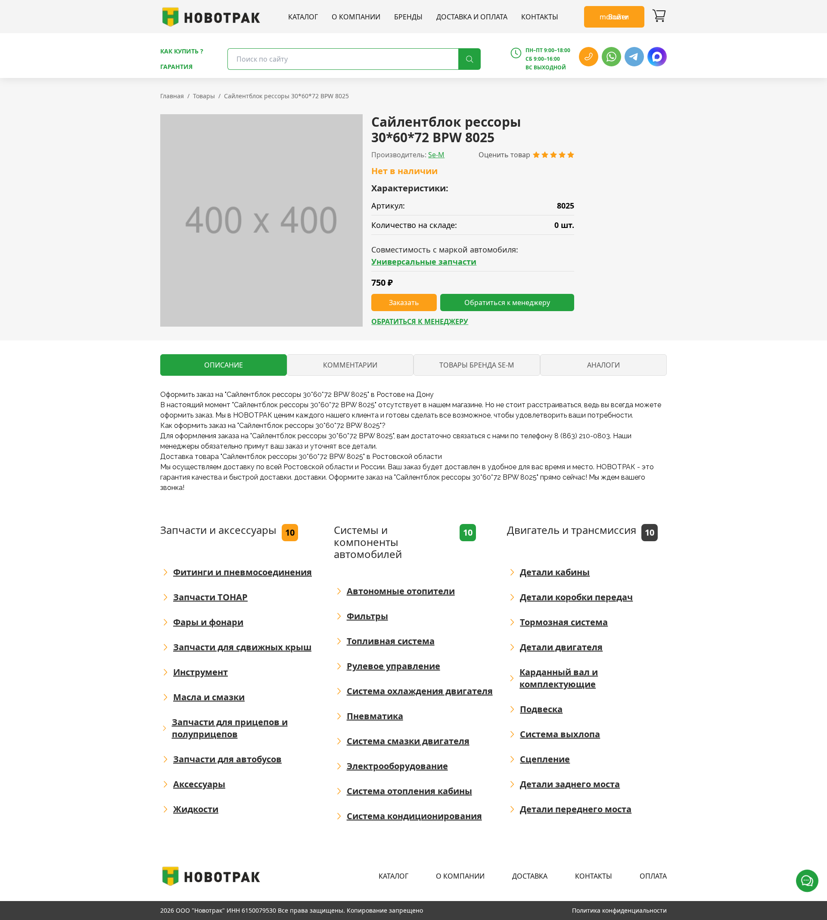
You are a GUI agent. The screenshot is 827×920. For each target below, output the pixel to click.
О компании (356, 17)
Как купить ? (181, 51)
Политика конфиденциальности (619, 910)
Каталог (303, 17)
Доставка (529, 876)
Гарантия (176, 66)
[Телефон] (588, 56)
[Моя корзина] (659, 16)
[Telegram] (634, 56)
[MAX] (657, 56)
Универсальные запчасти (423, 261)
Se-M (436, 154)
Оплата (653, 876)
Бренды (408, 17)
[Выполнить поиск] (469, 59)
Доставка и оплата (471, 17)
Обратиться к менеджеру (419, 321)
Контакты (539, 17)
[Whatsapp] (611, 56)
